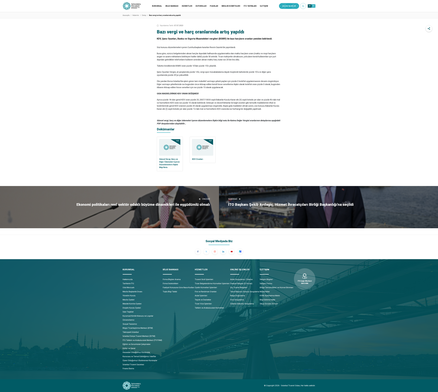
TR (310, 6)
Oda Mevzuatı (128, 287)
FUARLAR (214, 6)
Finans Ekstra (128, 368)
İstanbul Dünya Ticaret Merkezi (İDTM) (139, 336)
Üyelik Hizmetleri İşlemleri (206, 287)
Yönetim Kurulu (129, 295)
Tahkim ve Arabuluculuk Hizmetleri (209, 308)
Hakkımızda (128, 279)
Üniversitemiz (128, 320)
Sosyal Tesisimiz (130, 324)
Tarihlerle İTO (128, 283)
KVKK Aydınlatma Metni (270, 295)
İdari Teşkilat (128, 312)
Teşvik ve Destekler (203, 300)
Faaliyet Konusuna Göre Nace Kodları (178, 287)
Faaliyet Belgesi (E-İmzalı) (241, 283)
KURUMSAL (157, 6)
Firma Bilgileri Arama (172, 279)
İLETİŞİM (264, 6)
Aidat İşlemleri (201, 295)
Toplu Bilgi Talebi (170, 291)
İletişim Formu (266, 283)
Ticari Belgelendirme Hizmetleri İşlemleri (212, 283)
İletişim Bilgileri (266, 279)
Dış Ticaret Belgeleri (238, 287)
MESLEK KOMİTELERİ (231, 6)
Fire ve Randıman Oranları (206, 291)
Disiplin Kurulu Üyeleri (132, 308)
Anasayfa (126, 15)
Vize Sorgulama (237, 300)
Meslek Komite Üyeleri (132, 304)
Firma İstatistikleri (170, 283)
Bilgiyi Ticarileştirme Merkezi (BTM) (138, 328)
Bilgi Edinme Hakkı (267, 300)
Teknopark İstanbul (131, 332)
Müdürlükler (265, 291)
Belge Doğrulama (237, 295)
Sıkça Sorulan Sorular (269, 304)
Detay (144, 15)
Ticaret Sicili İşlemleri (204, 279)
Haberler (135, 15)
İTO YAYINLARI (250, 6)
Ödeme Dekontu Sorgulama (242, 304)
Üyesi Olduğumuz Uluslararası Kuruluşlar (140, 360)
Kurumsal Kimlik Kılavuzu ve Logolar (138, 316)
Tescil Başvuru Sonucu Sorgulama (244, 291)
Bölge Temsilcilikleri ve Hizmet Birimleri (276, 287)
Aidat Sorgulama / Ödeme (241, 279)
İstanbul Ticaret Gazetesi (133, 364)
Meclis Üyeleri (128, 300)
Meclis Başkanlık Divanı (132, 291)
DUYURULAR (201, 6)
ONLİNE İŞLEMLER (289, 6)
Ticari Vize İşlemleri (203, 304)
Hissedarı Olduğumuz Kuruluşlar (136, 352)
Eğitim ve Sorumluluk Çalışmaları (137, 344)
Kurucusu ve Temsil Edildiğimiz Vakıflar (139, 356)
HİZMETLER (187, 6)
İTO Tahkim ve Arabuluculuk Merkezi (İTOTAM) (142, 340)
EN (313, 6)
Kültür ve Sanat (129, 348)
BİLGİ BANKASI (172, 6)
